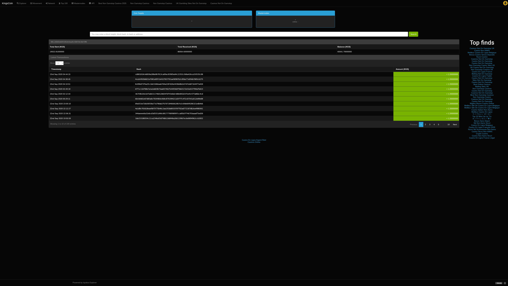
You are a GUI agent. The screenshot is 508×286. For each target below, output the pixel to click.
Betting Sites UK (482, 86)
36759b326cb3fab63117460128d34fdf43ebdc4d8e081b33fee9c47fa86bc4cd (169, 94)
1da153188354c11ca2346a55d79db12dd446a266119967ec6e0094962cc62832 (169, 118)
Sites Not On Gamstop (482, 80)
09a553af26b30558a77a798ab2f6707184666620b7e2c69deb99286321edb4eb (169, 104)
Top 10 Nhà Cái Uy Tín (481, 116)
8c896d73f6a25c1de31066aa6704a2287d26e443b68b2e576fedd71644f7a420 (169, 84)
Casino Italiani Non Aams (481, 110)
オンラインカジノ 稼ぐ (481, 118)
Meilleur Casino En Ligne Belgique (482, 53)
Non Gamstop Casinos (139, 3)
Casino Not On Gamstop (482, 61)
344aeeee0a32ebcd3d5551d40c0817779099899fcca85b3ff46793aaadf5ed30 (169, 113)
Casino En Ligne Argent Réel (254, 140)
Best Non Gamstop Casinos (482, 95)
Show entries (60, 63)
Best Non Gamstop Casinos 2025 (112, 3)
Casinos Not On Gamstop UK (482, 48)
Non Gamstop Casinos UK (482, 69)
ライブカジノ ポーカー (481, 114)
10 (449, 124)
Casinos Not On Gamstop (221, 3)
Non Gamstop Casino (482, 97)
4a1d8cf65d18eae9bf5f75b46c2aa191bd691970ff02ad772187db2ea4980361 (169, 109)
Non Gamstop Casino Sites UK (482, 65)
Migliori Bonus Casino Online (482, 103)
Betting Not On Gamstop (482, 74)
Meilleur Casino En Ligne (481, 112)
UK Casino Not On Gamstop (482, 67)
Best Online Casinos (481, 84)
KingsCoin (7, 3)
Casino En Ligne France (482, 72)
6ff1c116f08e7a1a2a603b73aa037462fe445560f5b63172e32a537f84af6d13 (169, 89)
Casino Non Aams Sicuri (482, 136)
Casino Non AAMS (482, 50)
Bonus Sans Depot (482, 121)
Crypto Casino (482, 134)
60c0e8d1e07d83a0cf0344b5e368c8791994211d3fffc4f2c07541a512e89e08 (169, 99)
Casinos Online (254, 142)
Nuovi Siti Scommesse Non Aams (482, 129)
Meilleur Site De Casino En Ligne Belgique (482, 105)
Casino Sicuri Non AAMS (482, 131)
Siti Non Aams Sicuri (482, 123)
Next (455, 124)
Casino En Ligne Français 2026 (482, 127)
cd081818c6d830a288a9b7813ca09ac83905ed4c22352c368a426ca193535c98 (169, 74)
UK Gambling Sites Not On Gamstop (191, 3)
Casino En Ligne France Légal (482, 138)
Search (413, 34)
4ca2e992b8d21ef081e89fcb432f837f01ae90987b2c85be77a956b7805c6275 (169, 79)
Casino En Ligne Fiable (482, 76)
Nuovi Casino (481, 57)
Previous (413, 124)
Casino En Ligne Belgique (482, 125)
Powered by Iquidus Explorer (85, 282)
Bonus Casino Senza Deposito (482, 55)
